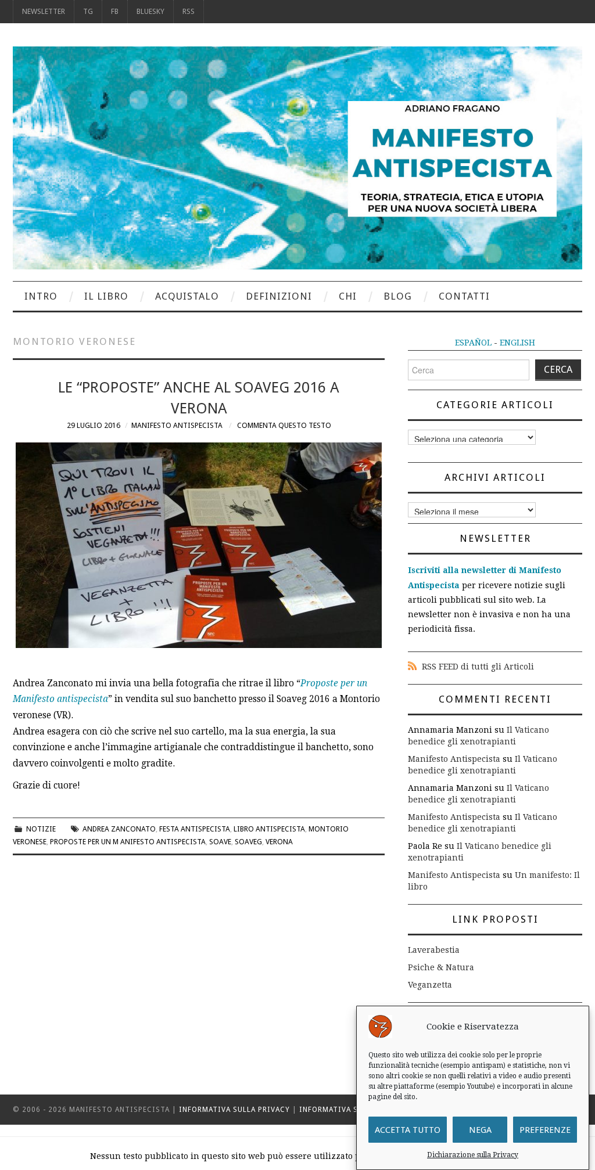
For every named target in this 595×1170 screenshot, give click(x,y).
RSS (188, 11)
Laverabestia (434, 950)
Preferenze (545, 1130)
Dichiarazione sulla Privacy (472, 1155)
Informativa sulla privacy (234, 1110)
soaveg (248, 841)
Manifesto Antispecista (177, 425)
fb (115, 11)
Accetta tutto (407, 1130)
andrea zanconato (119, 829)
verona (279, 841)
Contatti (464, 296)
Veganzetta (430, 984)
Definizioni (279, 296)
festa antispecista (194, 829)
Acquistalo (187, 296)
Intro (41, 296)
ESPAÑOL (473, 342)
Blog (397, 296)
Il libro (106, 296)
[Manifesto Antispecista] (297, 157)
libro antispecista (269, 829)
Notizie (41, 829)
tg (88, 11)
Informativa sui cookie (348, 1110)
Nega (480, 1130)
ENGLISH (517, 342)
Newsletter (43, 11)
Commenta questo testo (284, 425)
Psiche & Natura (441, 967)
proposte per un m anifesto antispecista (128, 841)
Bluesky (150, 11)
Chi (348, 296)
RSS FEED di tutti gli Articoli (478, 666)
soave (220, 841)
